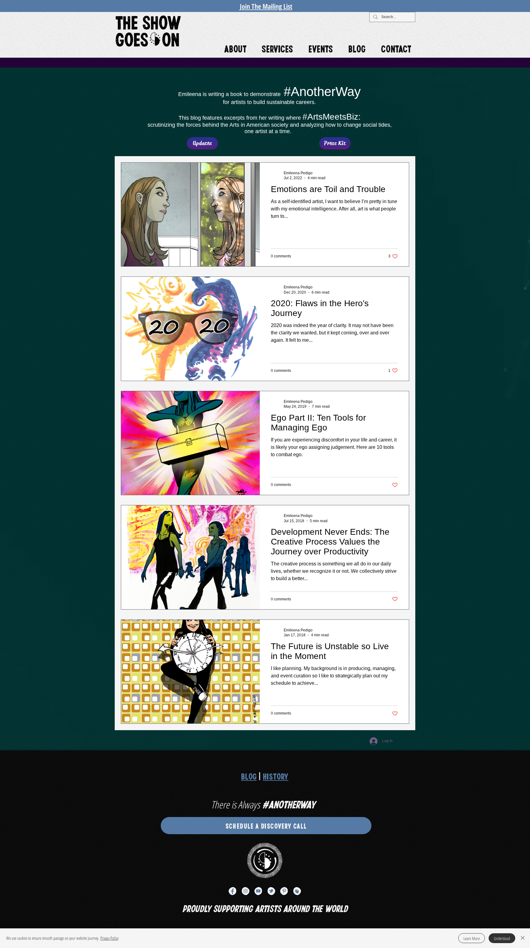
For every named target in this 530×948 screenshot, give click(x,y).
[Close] (522, 938)
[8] (297, 891)
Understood (502, 938)
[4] (245, 891)
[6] (271, 891)
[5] (258, 891)
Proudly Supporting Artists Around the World (265, 908)
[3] (232, 891)
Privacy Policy (109, 938)
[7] (284, 891)
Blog (249, 776)
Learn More (471, 938)
